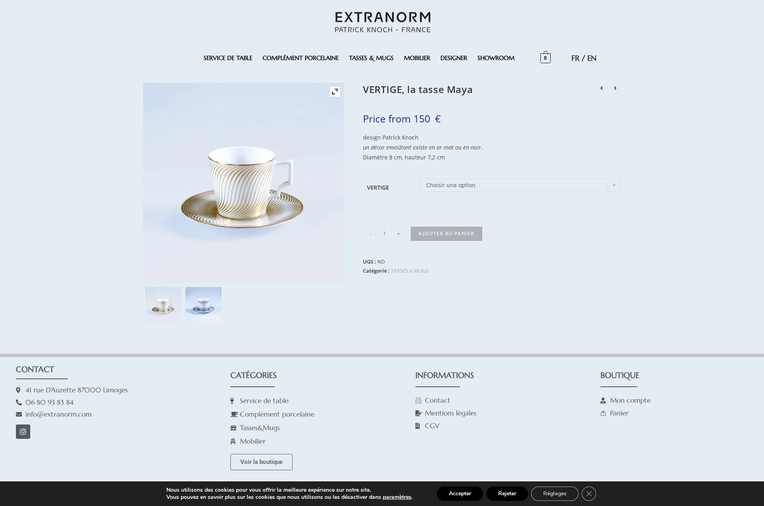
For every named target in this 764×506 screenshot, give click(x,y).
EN (591, 58)
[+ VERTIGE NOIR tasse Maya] (203, 305)
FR (575, 58)
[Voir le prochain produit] (615, 88)
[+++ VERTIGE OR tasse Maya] (163, 305)
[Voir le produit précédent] (601, 88)
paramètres (397, 497)
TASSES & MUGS (371, 58)
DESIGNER (453, 58)
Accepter (460, 493)
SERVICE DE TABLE (228, 58)
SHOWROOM (496, 58)
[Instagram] (23, 432)
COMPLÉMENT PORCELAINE (301, 58)
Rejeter (507, 493)
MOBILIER (417, 58)
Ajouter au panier (446, 233)
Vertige (378, 187)
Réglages (555, 493)
